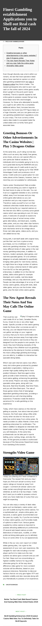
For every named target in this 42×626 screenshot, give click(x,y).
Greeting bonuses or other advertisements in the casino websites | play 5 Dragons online (21, 55)
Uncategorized (12, 584)
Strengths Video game (14, 66)
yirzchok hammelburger (14, 41)
